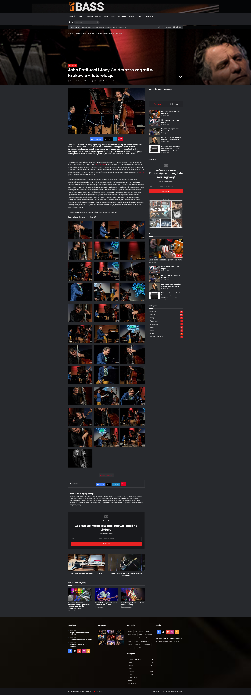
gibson (147, 631)
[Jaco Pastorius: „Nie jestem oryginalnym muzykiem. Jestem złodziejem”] (120, 637)
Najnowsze (174, 104)
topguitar (137, 644)
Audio (112, 16)
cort (136, 631)
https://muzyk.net (174, 641)
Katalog (140, 16)
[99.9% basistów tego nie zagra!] (154, 122)
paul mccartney (145, 641)
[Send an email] (85, 81)
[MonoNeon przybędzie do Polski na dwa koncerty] (133, 594)
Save (121, 138)
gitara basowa (132, 634)
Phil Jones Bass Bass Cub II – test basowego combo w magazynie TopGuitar (171, 148)
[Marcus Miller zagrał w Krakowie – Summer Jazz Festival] (106, 594)
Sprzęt (81, 16)
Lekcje (98, 16)
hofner (140, 634)
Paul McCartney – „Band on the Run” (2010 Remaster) (171, 139)
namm (129, 641)
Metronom (122, 16)
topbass (130, 644)
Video (105, 16)
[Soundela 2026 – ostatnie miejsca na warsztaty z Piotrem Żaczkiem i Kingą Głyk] (111, 643)
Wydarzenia (77, 33)
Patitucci (141, 172)
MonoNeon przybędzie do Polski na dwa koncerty (132, 604)
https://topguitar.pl (176, 638)
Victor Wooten (146, 644)
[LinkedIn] (115, 139)
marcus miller (148, 634)
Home (71, 33)
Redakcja (149, 16)
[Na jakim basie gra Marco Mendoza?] (154, 131)
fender (141, 631)
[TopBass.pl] (86, 6)
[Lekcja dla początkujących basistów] (154, 114)
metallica (138, 638)
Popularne (157, 104)
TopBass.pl (98, 691)
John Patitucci (100, 165)
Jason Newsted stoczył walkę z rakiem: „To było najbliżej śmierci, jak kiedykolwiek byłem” (108, 27)
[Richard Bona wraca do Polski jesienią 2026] (102, 643)
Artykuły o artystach (156, 337)
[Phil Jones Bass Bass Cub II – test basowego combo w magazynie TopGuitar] (154, 149)
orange (136, 641)
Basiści (90, 16)
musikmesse (147, 638)
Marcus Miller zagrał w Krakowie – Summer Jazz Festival (106, 604)
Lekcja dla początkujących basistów (165, 260)
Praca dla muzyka (165, 199)
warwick (138, 648)
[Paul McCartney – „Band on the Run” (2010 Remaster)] (154, 140)
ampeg (130, 631)
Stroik (131, 16)
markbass (130, 638)
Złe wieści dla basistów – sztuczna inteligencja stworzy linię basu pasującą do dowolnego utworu (79, 605)
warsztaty (131, 648)
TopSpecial (153, 321)
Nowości (73, 16)
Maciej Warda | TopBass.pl (77, 81)
